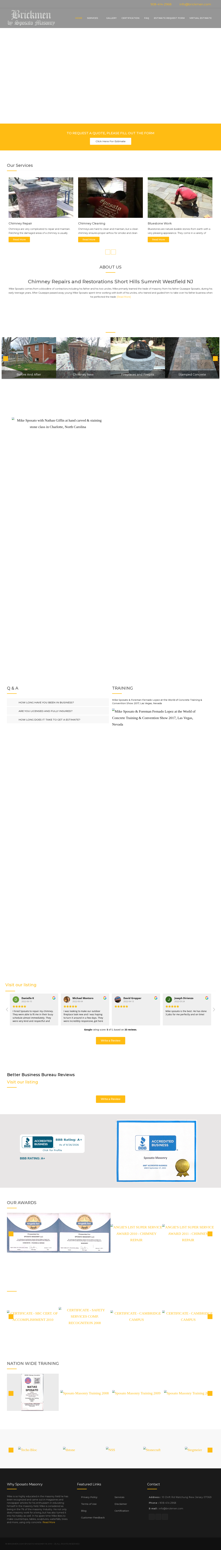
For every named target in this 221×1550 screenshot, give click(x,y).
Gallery (111, 18)
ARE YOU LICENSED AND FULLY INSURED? (45, 711)
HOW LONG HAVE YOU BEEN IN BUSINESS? (46, 702)
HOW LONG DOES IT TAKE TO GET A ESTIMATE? (49, 719)
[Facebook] (13, 4)
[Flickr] (20, 4)
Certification (130, 18)
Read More (19, 239)
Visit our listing (20, 984)
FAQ (146, 18)
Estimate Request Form (169, 18)
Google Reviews (21, 977)
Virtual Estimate (200, 18)
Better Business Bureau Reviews (41, 1074)
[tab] (58, 702)
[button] (110, 141)
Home (78, 18)
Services (92, 18)
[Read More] (124, 296)
